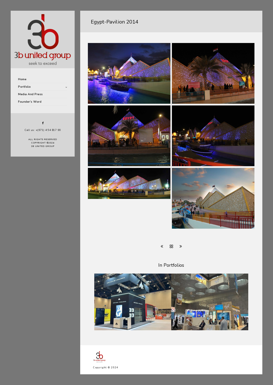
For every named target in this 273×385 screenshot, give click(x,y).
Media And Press (30, 94)
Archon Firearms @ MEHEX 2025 (126, 329)
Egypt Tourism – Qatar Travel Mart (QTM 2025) (209, 327)
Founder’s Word (29, 102)
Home (22, 79)
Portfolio (24, 87)
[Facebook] (43, 123)
